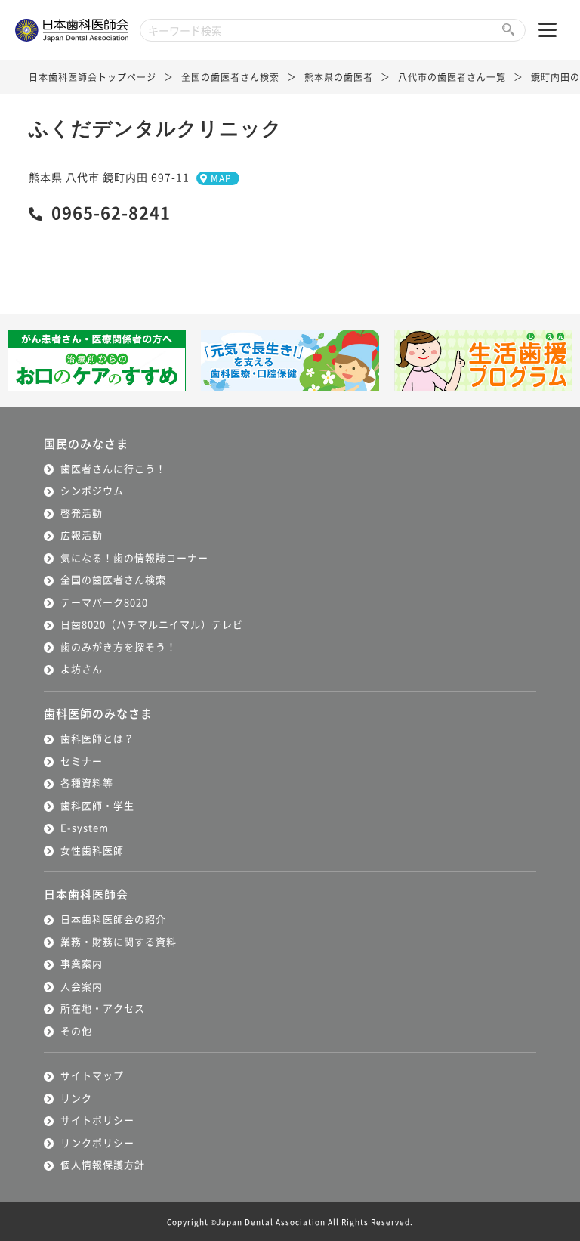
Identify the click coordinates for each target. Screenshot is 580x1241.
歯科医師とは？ (97, 738)
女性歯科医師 (92, 850)
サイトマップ (92, 1075)
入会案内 (81, 986)
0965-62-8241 (111, 212)
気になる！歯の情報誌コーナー (134, 557)
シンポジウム (92, 490)
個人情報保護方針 (102, 1164)
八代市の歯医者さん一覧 (452, 76)
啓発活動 (81, 513)
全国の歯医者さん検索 (230, 76)
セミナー (81, 761)
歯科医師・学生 (97, 805)
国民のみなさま (86, 443)
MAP (221, 178)
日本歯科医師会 (86, 894)
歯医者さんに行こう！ (113, 468)
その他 (76, 1030)
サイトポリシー (97, 1120)
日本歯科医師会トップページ (92, 76)
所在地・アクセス (102, 1008)
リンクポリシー (97, 1142)
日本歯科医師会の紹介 (113, 918)
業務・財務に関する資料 (118, 941)
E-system (84, 827)
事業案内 (81, 963)
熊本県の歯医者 (338, 76)
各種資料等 (86, 782)
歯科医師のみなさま (98, 713)
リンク (76, 1098)
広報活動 (81, 535)
